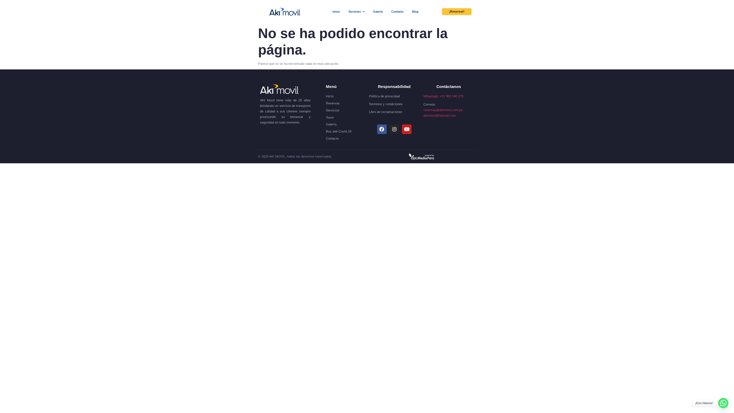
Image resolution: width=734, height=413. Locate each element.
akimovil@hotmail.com (439, 115)
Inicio (336, 11)
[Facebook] (382, 129)
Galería (378, 11)
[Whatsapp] (723, 403)
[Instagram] (394, 129)
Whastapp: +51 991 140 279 (443, 96)
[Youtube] (407, 129)
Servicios (354, 11)
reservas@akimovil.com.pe (443, 110)
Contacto (397, 11)
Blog (415, 11)
